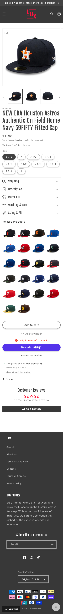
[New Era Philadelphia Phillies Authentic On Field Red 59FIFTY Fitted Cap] (9, 294)
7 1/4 (48, 156)
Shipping (18, 140)
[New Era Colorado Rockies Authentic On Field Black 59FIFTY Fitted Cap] (38, 294)
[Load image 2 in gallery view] (31, 96)
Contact (11, 468)
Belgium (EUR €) (30, 579)
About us (11, 454)
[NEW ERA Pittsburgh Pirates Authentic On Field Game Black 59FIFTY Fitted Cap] (38, 263)
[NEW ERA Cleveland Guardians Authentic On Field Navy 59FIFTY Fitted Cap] (53, 263)
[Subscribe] (52, 544)
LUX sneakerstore (34, 608)
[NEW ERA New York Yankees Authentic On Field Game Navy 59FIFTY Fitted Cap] (24, 279)
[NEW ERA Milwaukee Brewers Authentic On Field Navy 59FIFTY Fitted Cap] (24, 294)
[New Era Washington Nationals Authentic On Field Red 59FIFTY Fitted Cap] (24, 248)
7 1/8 (33, 156)
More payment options (31, 355)
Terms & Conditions (17, 461)
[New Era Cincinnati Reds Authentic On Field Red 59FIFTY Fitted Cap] (53, 294)
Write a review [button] (31, 408)
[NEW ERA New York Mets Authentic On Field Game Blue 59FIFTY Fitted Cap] (53, 233)
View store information (18, 372)
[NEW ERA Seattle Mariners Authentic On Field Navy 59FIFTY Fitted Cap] (53, 248)
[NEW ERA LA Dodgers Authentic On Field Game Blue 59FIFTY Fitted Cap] (38, 279)
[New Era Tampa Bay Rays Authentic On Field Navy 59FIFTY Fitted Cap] (53, 279)
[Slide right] (59, 97)
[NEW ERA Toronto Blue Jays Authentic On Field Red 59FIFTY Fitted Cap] (38, 248)
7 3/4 (53, 164)
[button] (4, 14)
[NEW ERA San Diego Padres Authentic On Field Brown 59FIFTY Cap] (24, 309)
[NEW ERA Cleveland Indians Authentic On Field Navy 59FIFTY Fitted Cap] (24, 263)
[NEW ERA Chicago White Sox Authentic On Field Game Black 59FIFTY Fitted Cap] (9, 279)
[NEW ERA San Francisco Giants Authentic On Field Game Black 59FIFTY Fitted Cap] (38, 233)
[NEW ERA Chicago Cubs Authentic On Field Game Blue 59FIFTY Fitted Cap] (9, 248)
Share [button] (9, 379)
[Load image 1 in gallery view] (15, 96)
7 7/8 (9, 171)
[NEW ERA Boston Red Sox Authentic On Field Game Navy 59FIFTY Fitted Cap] (9, 233)
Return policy (14, 483)
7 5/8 (38, 164)
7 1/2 (24, 164)
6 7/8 (9, 156)
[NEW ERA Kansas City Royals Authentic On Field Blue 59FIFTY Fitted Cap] (9, 263)
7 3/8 (9, 164)
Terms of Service (16, 476)
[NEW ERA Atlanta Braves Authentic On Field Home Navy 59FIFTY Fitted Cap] (24, 233)
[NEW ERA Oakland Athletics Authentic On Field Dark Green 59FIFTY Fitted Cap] (9, 309)
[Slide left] (3, 97)
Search (10, 447)
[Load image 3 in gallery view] (47, 96)
